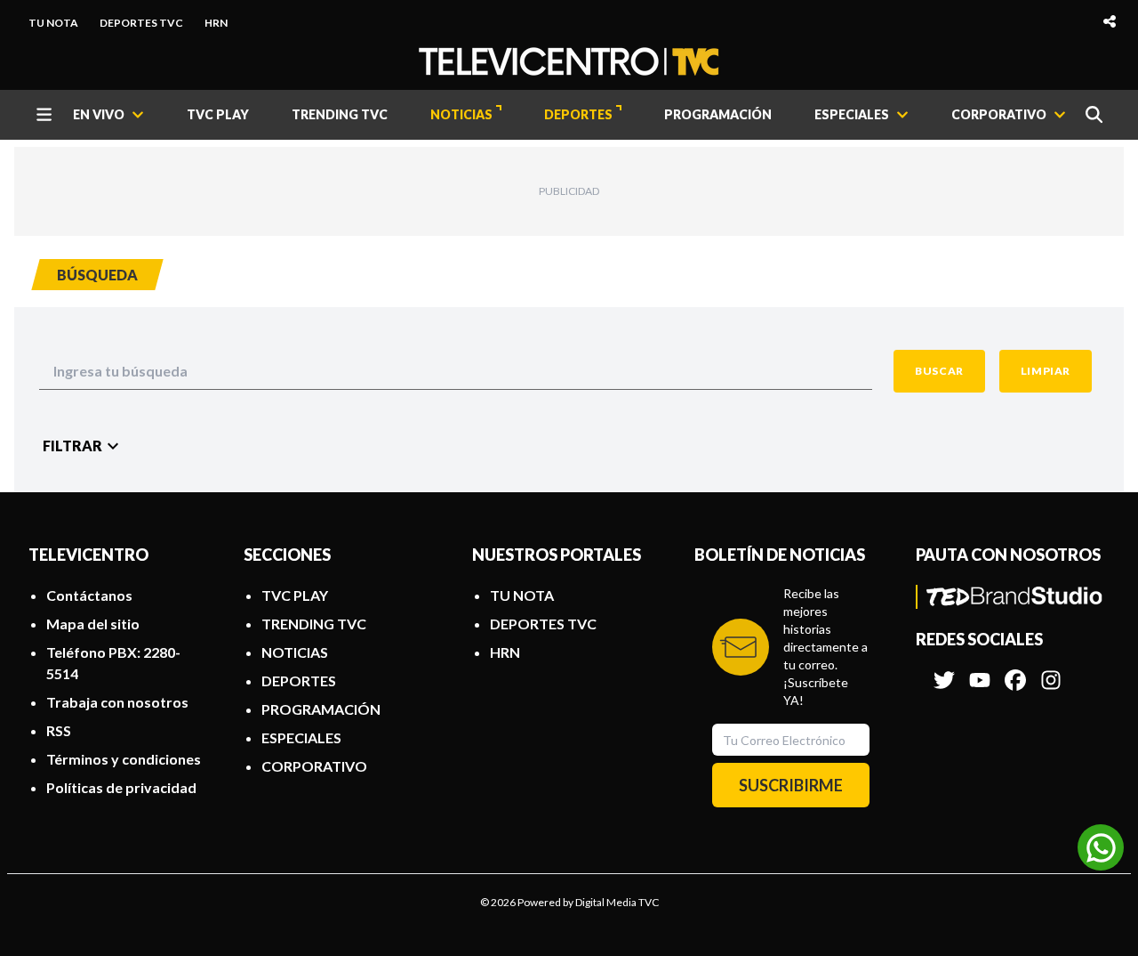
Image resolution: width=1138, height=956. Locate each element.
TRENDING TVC (340, 114)
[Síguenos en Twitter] (944, 671)
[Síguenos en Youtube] (979, 671)
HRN (216, 22)
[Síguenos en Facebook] (1015, 671)
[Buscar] (1094, 114)
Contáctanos (89, 595)
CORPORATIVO (314, 766)
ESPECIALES (301, 737)
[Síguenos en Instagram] (1051, 671)
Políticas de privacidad (121, 787)
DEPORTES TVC (141, 22)
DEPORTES (578, 114)
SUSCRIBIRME (791, 785)
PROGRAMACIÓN (718, 114)
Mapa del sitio (93, 623)
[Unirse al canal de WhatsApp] (1101, 847)
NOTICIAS (461, 114)
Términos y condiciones (123, 758)
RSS (58, 730)
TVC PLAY (218, 114)
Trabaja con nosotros (117, 701)
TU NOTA (53, 22)
